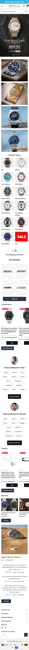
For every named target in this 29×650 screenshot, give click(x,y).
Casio (14, 372)
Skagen (22, 423)
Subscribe (26, 635)
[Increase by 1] (5, 341)
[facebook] (5, 627)
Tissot (5, 376)
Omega (22, 389)
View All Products (7, 348)
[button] (12, 55)
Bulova (5, 389)
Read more (4, 516)
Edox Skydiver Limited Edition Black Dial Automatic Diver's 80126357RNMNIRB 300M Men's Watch (9, 331)
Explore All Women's (14, 443)
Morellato (9, 436)
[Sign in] (24, 6)
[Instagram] (2, 627)
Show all (14, 299)
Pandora (19, 436)
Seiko (5, 372)
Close (27, 2)
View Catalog (2, 6)
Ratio (8, 381)
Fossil (13, 423)
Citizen (14, 376)
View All (6, 520)
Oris (22, 372)
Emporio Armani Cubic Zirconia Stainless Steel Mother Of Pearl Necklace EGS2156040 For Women (8, 475)
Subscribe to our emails (7, 631)
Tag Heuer (18, 381)
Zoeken (26, 11)
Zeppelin (18, 385)
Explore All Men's (14, 396)
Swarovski (18, 431)
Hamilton (8, 385)
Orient (22, 376)
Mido (13, 389)
